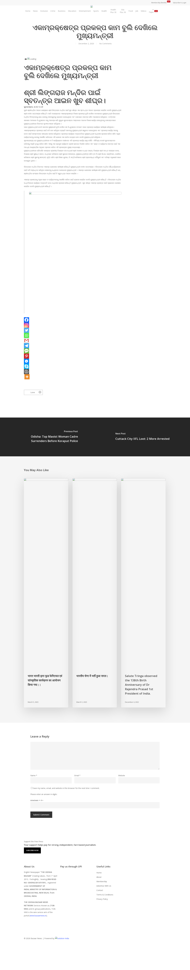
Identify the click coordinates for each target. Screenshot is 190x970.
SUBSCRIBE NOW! (32, 850)
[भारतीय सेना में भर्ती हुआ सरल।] (95, 592)
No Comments (105, 43)
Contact (99, 890)
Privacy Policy (102, 899)
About (98, 877)
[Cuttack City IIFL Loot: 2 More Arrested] (142, 437)
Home (99, 872)
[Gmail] (26, 340)
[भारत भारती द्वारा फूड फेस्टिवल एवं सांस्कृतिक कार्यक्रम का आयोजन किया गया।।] (46, 592)
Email (77, 775)
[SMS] (26, 350)
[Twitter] (26, 330)
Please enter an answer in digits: (43, 794)
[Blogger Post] (26, 371)
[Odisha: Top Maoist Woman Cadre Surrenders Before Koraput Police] (47, 437)
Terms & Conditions (104, 894)
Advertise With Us (103, 886)
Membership (101, 881)
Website (121, 775)
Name (33, 775)
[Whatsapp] (26, 335)
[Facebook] (26, 319)
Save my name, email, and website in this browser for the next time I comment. (66, 788)
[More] (27, 376)
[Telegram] (26, 345)
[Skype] (26, 366)
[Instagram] (26, 325)
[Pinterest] (26, 356)
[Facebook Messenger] (26, 361)
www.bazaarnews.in (38, 915)
